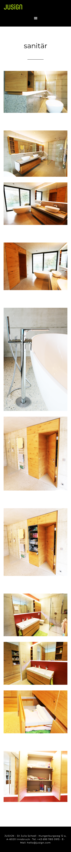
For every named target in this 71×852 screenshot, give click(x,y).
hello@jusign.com (39, 842)
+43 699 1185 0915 (48, 839)
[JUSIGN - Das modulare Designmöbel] (13, 9)
